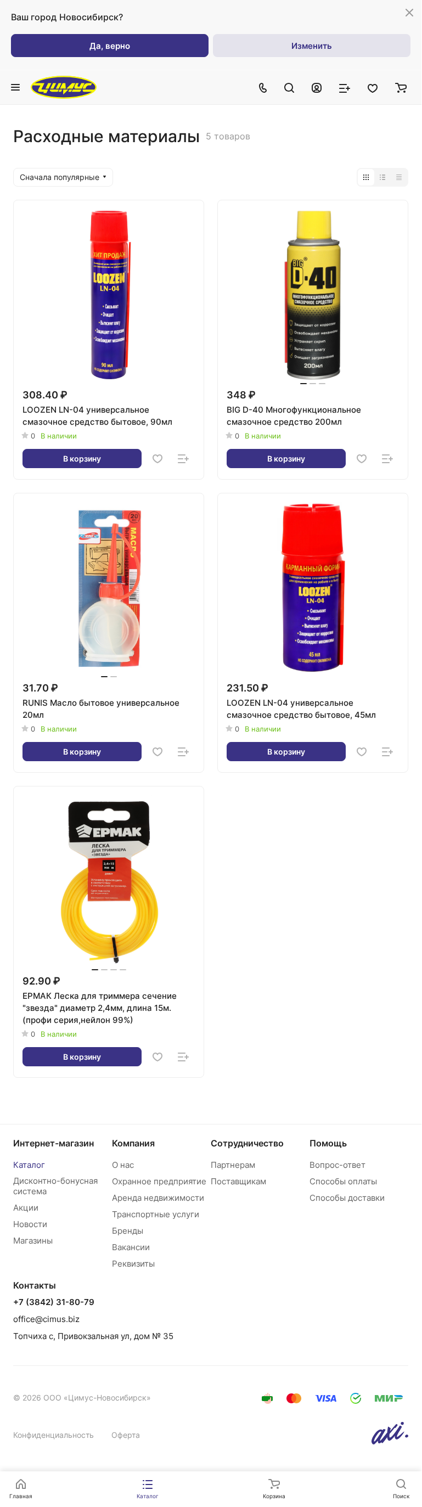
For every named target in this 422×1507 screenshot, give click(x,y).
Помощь (328, 1143)
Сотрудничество (247, 1143)
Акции (25, 1207)
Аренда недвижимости (158, 1198)
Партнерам (233, 1165)
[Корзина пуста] (401, 87)
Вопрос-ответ (337, 1165)
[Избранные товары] (373, 87)
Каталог (29, 1165)
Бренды (127, 1230)
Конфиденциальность (53, 1434)
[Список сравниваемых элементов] (344, 87)
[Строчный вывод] (382, 177)
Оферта (125, 1434)
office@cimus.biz (46, 1319)
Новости (30, 1224)
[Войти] (317, 87)
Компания (133, 1143)
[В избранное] (157, 458)
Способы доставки (347, 1198)
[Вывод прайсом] (399, 177)
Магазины (33, 1240)
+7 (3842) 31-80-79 (53, 1302)
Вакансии (131, 1247)
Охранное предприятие (159, 1181)
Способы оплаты (343, 1181)
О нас (123, 1165)
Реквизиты (133, 1263)
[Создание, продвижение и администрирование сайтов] (390, 1441)
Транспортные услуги (155, 1214)
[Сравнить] (183, 458)
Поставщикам (238, 1181)
